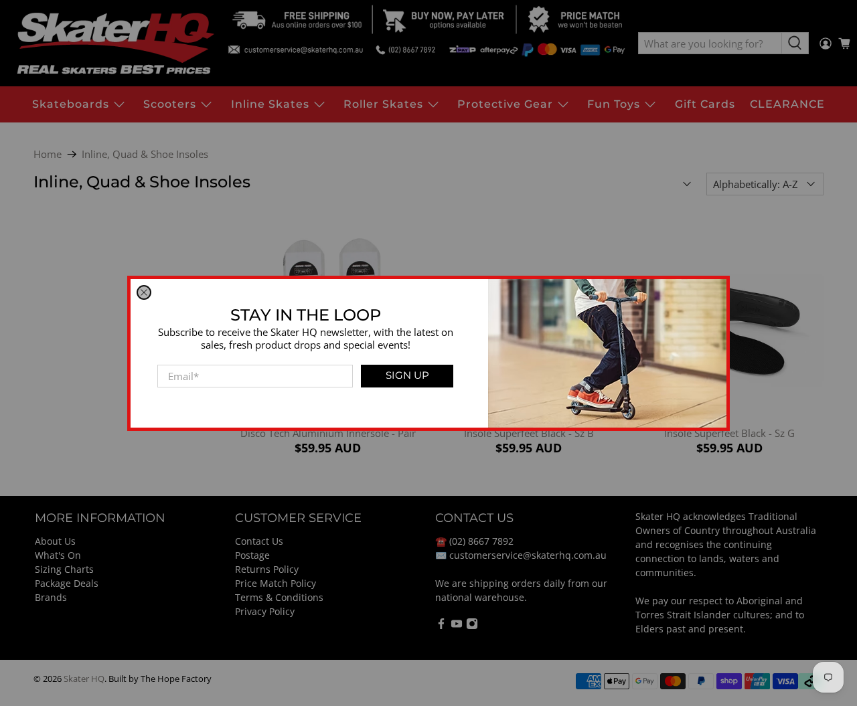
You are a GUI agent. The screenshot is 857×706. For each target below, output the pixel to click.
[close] (144, 292)
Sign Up (407, 375)
